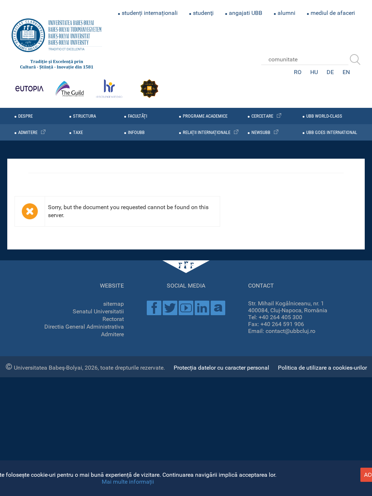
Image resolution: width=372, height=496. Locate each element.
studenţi (203, 12)
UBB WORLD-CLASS (324, 116)
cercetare (262, 116)
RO (298, 72)
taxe (78, 132)
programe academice (205, 116)
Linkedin (202, 308)
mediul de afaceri (333, 12)
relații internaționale (206, 132)
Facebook (154, 308)
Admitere (112, 334)
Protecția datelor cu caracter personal (221, 367)
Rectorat (113, 319)
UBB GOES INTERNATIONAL (331, 132)
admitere (27, 132)
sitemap (113, 303)
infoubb (136, 132)
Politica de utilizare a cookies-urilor (322, 367)
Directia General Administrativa (84, 326)
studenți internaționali (150, 12)
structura (84, 116)
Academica (218, 308)
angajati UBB (245, 12)
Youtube (186, 308)
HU (314, 72)
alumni (286, 12)
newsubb (260, 132)
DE (330, 72)
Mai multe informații (128, 481)
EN (346, 72)
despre (25, 116)
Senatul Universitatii (98, 311)
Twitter (170, 308)
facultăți (137, 116)
